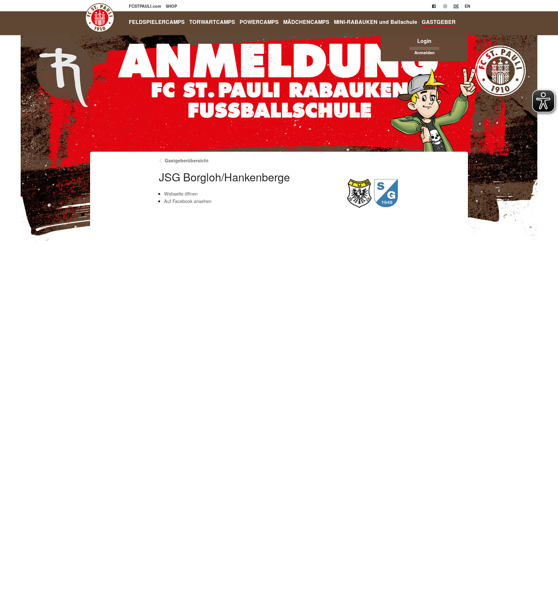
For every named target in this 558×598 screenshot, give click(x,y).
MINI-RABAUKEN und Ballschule (375, 21)
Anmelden (424, 52)
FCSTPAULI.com (145, 6)
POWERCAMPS (259, 21)
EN (467, 6)
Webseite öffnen (181, 193)
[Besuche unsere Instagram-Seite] (445, 6)
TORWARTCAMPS (212, 21)
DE (456, 6)
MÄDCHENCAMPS (306, 21)
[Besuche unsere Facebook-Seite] (434, 6)
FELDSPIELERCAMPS (157, 21)
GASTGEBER (439, 21)
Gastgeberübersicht (187, 160)
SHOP (171, 6)
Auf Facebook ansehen (188, 201)
